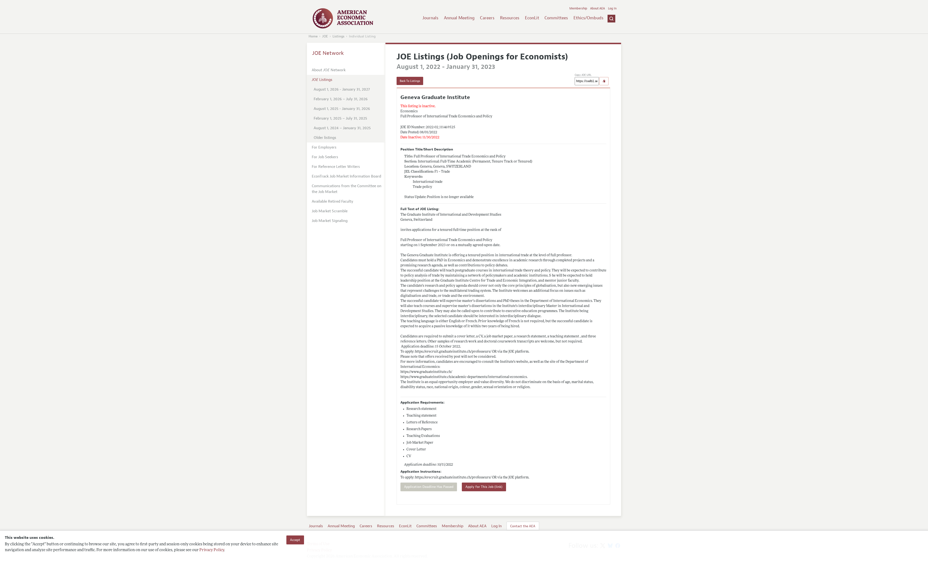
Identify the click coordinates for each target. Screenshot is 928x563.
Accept (295, 540)
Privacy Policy (211, 550)
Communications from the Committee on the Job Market (346, 189)
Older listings (325, 137)
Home (313, 36)
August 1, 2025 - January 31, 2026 (342, 108)
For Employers (324, 147)
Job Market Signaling (330, 220)
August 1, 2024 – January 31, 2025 (342, 128)
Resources (509, 18)
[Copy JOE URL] (604, 81)
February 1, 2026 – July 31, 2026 (341, 99)
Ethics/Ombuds (588, 18)
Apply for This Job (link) (483, 487)
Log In (612, 8)
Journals (430, 18)
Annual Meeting (459, 18)
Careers (487, 18)
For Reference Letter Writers (336, 166)
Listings (338, 36)
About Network (329, 70)
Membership (578, 8)
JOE (325, 36)
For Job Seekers (325, 157)
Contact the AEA (522, 526)
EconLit (532, 18)
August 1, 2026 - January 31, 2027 (342, 89)
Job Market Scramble (330, 211)
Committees (556, 18)
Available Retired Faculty (332, 201)
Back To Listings (410, 81)
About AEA (597, 8)
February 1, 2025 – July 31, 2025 (340, 118)
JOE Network (328, 53)
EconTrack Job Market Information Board (346, 176)
